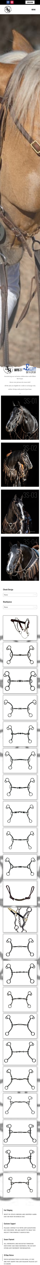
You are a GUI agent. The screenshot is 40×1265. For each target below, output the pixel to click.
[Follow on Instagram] (11, 2)
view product (20, 632)
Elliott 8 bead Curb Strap (16, 891)
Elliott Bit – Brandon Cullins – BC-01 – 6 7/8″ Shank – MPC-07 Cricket (16, 705)
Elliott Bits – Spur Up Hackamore (16, 626)
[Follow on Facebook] (8, 2)
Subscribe (30, 2)
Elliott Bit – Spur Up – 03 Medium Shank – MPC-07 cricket (16, 838)
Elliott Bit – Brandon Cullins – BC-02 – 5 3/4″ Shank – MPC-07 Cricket (16, 679)
